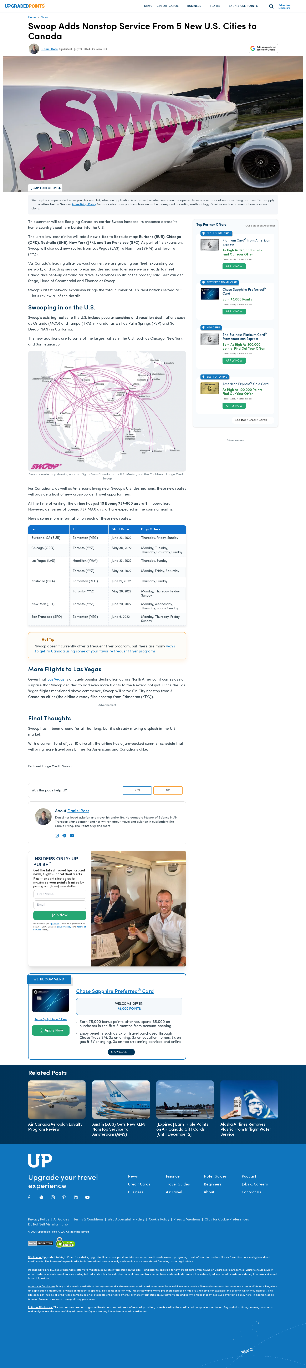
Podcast (249, 1177)
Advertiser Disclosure (285, 6)
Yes (137, 790)
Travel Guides (178, 1185)
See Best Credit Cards (251, 420)
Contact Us (251, 1192)
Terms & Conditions (88, 1219)
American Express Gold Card (246, 384)
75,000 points (129, 1009)
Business (194, 6)
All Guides (61, 1219)
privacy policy (64, 927)
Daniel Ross (49, 49)
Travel (214, 6)
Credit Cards (168, 6)
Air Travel (174, 1192)
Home (32, 17)
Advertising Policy (84, 204)
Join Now (59, 915)
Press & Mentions (187, 1219)
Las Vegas (55, 680)
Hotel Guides (215, 1177)
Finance (173, 1177)
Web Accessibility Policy (126, 1219)
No (168, 790)
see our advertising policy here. (232, 1295)
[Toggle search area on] (271, 6)
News (148, 6)
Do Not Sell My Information (49, 1224)
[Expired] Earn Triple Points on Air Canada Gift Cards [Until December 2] (182, 1130)
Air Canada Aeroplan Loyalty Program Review (55, 1127)
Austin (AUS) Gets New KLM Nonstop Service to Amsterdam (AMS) (118, 1130)
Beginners (212, 1185)
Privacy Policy (38, 1219)
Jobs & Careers (255, 1185)
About (209, 1192)
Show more (119, 1052)
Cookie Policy (159, 1219)
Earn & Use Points (243, 6)
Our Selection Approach (260, 225)
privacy (55, 924)
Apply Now (54, 1031)
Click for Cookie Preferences (227, 1219)
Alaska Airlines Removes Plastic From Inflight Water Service (245, 1130)
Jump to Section (44, 188)
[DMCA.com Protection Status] (40, 1243)
